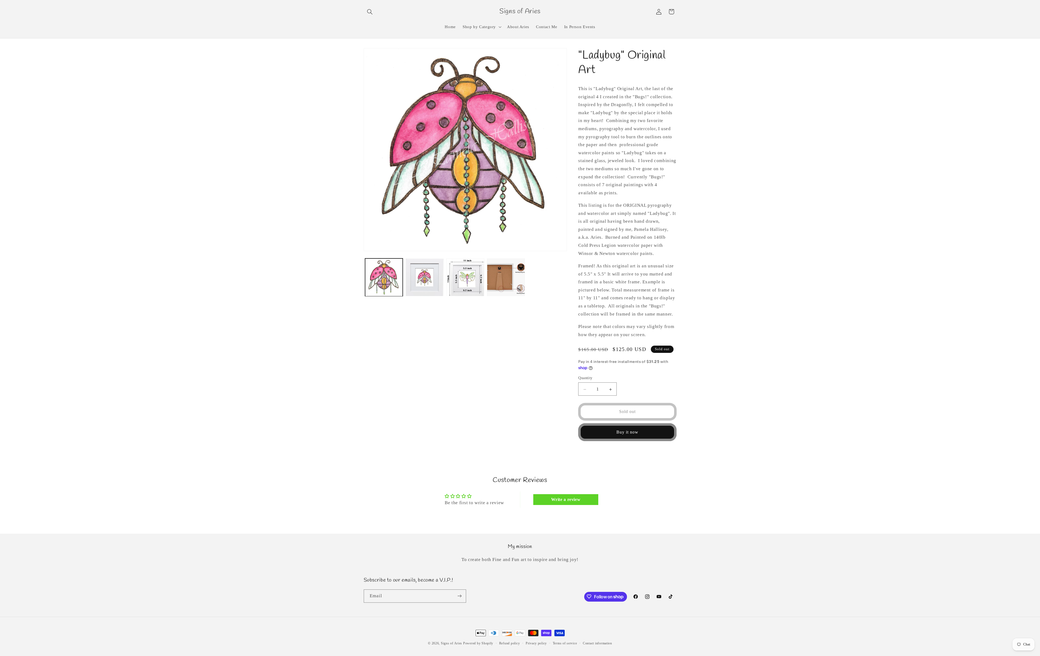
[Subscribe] (459, 595)
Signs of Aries (451, 643)
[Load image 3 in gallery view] (465, 277)
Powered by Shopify (478, 643)
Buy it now (627, 432)
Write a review (566, 499)
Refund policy (509, 643)
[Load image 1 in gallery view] (384, 277)
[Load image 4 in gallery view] (506, 277)
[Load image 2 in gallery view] (425, 277)
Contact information (597, 643)
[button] (370, 11)
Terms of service (565, 643)
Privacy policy (536, 643)
